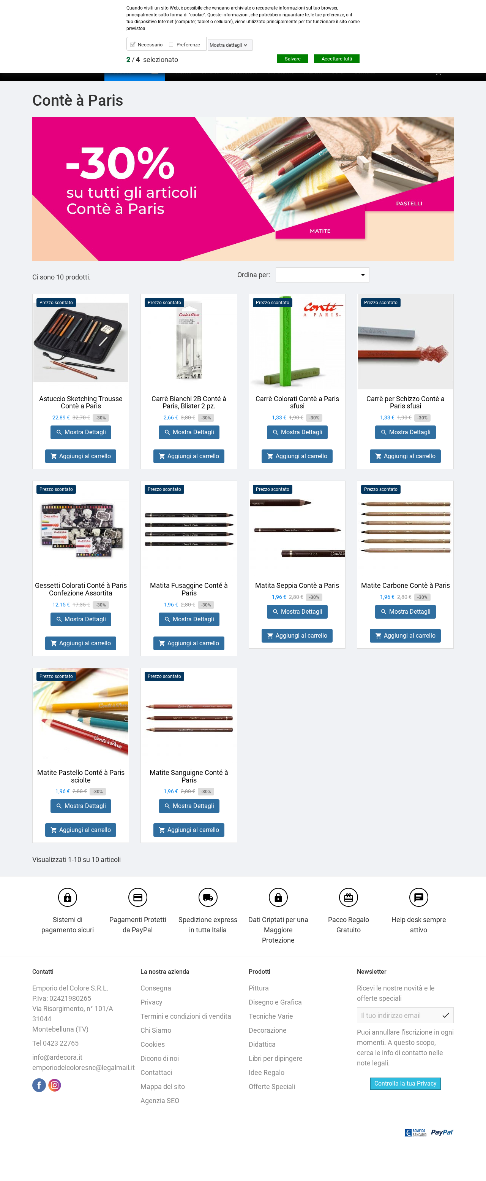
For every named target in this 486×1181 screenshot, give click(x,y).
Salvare (293, 59)
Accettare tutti (337, 59)
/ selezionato (152, 59)
